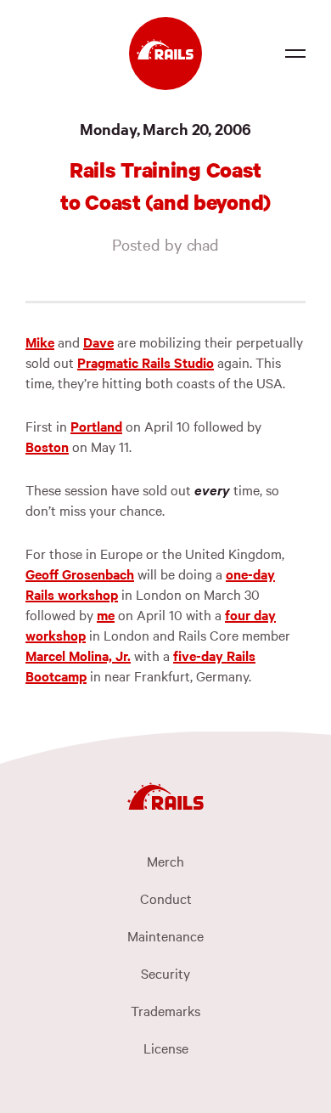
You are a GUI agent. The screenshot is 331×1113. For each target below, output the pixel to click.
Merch (165, 860)
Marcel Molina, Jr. (78, 655)
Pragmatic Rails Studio (145, 362)
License (165, 1047)
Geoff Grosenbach (79, 573)
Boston (47, 446)
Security (165, 972)
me (106, 614)
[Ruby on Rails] (165, 53)
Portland (96, 425)
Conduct (166, 898)
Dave (98, 341)
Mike (39, 341)
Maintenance (165, 935)
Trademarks (165, 1010)
